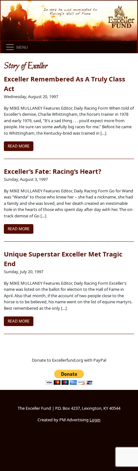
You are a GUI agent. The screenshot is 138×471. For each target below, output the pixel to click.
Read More (19, 146)
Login (95, 420)
